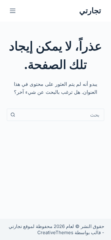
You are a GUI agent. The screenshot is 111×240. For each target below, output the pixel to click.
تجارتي (90, 10)
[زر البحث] (13, 115)
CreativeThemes (55, 232)
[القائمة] (12, 11)
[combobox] (61, 115)
